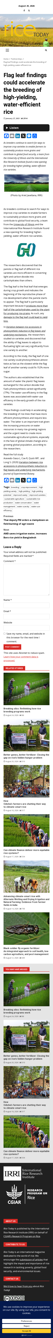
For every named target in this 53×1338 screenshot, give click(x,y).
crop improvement (29, 487)
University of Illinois (23, 224)
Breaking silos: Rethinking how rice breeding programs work (26, 689)
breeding (15, 487)
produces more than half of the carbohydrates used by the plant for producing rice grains (26, 309)
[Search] (46, 50)
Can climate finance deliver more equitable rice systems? (26, 830)
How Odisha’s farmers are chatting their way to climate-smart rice (26, 781)
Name (8, 599)
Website (8, 622)
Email (7, 611)
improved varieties (38, 495)
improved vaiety (20, 495)
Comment (10, 561)
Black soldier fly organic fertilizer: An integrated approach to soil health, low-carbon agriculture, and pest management (26, 928)
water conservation (23, 502)
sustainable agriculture (14, 499)
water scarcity (23, 506)
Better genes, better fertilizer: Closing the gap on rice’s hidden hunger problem (26, 735)
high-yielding (24, 491)
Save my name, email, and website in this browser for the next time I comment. (26, 637)
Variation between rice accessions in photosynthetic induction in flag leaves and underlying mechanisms (25, 466)
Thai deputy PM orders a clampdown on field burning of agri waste (26, 520)
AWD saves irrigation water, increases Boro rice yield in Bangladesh (25, 533)
